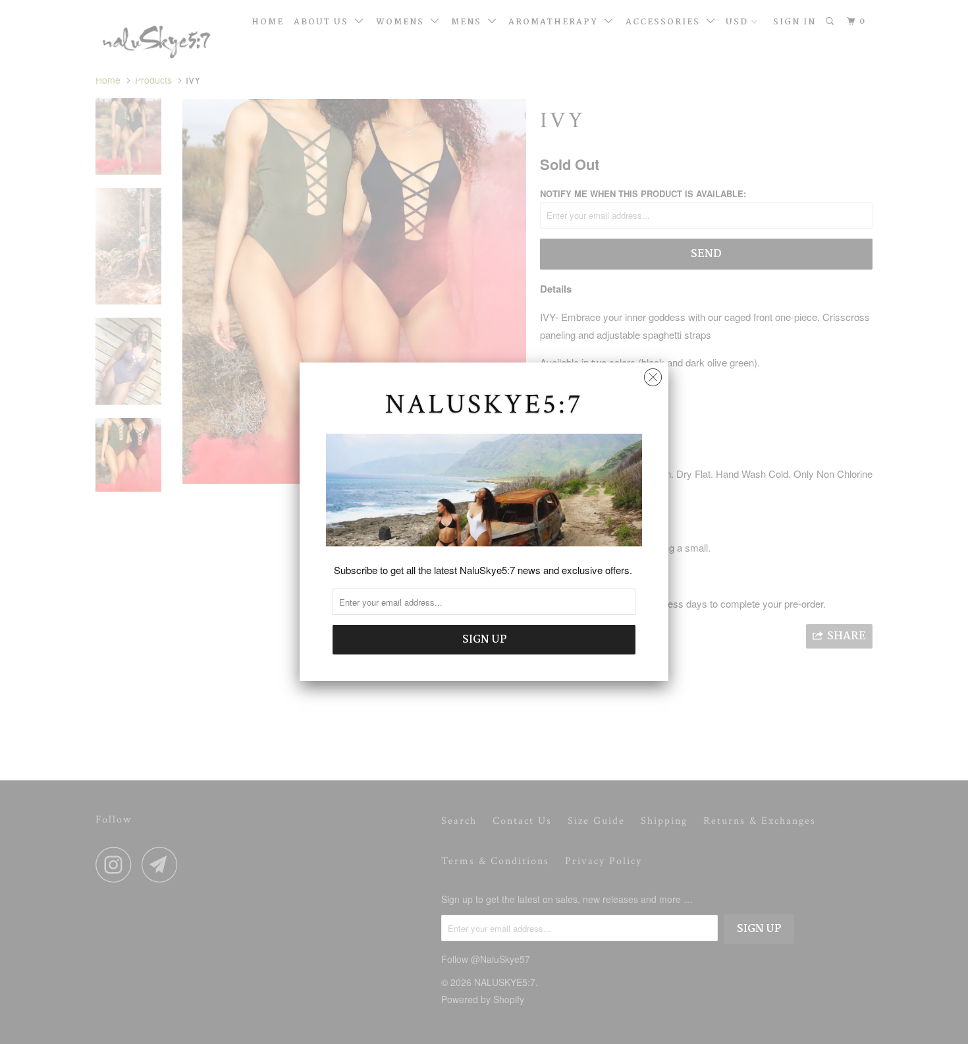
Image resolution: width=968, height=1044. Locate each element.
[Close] (653, 374)
